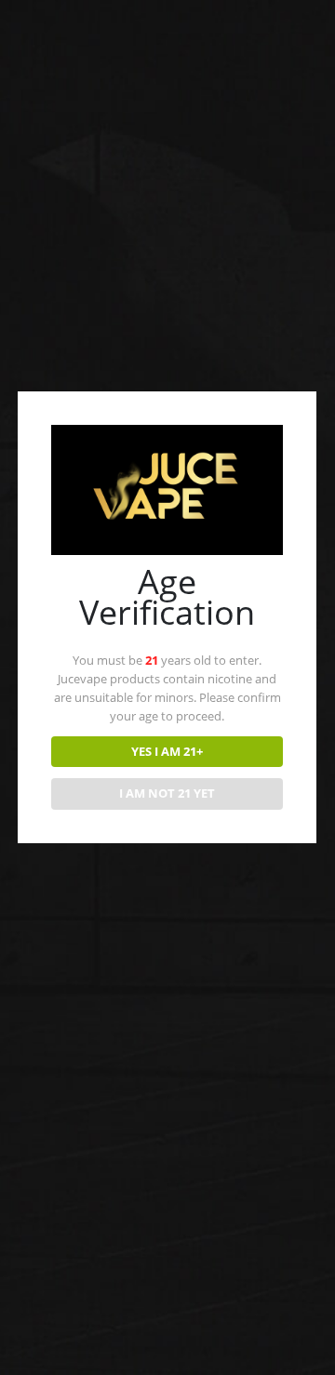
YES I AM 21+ (167, 751)
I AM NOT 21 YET (167, 793)
